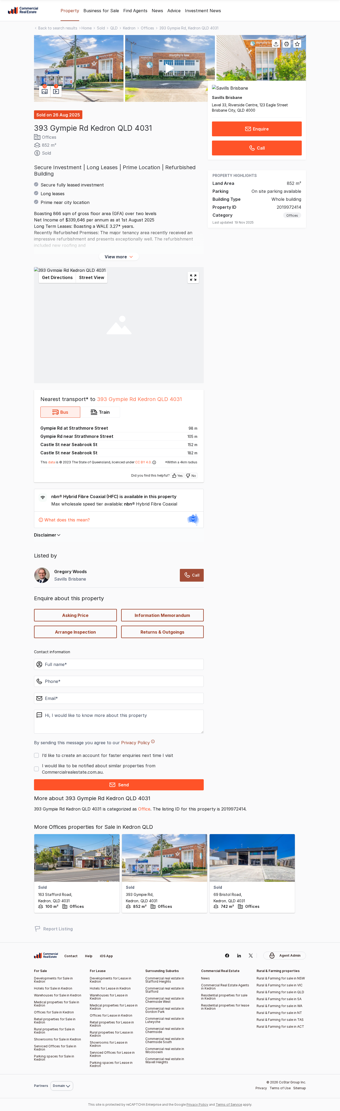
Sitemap (299, 1088)
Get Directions (57, 277)
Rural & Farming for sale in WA (279, 1006)
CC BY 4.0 (143, 462)
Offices (147, 28)
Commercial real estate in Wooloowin (164, 1050)
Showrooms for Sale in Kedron (57, 1039)
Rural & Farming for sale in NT (279, 1013)
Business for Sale (101, 10)
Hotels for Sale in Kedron (53, 988)
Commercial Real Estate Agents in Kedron (225, 986)
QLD (114, 28)
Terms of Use (280, 1088)
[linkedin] (239, 955)
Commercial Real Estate (23, 10)
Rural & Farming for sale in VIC (280, 985)
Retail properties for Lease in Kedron (112, 1023)
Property (70, 10)
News (157, 10)
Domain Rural (61, 1074)
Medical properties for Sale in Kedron (56, 1003)
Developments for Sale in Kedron (53, 979)
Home (87, 28)
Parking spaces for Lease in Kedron (111, 1064)
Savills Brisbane (227, 97)
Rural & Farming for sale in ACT (280, 1027)
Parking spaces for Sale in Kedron (54, 1057)
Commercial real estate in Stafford (164, 990)
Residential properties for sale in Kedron (224, 996)
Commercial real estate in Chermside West (164, 1000)
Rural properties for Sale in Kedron (54, 1030)
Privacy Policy (135, 742)
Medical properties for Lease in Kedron (114, 1006)
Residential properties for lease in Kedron (225, 1006)
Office (144, 809)
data (51, 462)
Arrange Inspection (75, 632)
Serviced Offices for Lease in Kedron (112, 1054)
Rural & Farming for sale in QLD (280, 992)
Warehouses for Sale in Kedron (57, 995)
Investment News (203, 10)
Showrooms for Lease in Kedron (109, 1044)
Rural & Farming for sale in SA (279, 999)
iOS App (106, 956)
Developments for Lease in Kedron (110, 979)
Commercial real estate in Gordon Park (164, 1010)
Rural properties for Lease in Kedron (111, 1034)
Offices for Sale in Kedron (54, 1012)
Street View (91, 277)
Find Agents (135, 10)
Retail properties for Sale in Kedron (54, 1020)
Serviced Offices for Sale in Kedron (55, 1047)
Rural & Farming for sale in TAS (280, 1020)
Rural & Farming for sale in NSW (281, 978)
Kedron (129, 28)
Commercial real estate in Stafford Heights (164, 979)
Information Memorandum (162, 615)
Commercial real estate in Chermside (164, 1030)
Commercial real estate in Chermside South (164, 1040)
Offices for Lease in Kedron (111, 1015)
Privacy (261, 1088)
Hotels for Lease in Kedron (110, 988)
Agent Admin (289, 955)
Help (88, 956)
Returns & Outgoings (162, 632)
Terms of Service (229, 1104)
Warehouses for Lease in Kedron (109, 996)
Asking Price (75, 615)
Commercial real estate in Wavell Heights (164, 1060)
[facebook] (227, 955)
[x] (251, 955)
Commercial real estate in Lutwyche (164, 1020)
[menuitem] (62, 1074)
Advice (174, 10)
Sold (101, 28)
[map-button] (193, 277)
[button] (79, 68)
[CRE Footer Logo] (46, 955)
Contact (71, 956)
